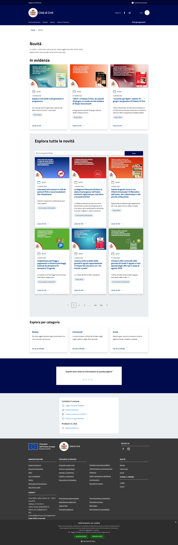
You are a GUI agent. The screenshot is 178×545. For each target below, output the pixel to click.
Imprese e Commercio (66, 472)
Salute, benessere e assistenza (100, 476)
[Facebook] (124, 12)
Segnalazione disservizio (67, 502)
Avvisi (122, 472)
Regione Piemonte (34, 2)
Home (33, 30)
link (109, 532)
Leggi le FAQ (63, 506)
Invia (134, 153)
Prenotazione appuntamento (69, 498)
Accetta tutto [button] (81, 536)
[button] (89, 541)
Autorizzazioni (94, 480)
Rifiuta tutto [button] (97, 536)
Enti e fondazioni (34, 476)
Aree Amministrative (35, 469)
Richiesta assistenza (66, 509)
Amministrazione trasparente (99, 498)
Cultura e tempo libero (67, 469)
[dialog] (89, 532)
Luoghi (122, 483)
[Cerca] (147, 12)
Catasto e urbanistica (66, 476)
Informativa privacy (96, 502)
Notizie (38, 92)
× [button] (175, 522)
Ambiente (92, 472)
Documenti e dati (34, 487)
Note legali (93, 506)
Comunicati (124, 469)
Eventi (122, 486)
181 (95, 305)
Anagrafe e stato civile (67, 465)
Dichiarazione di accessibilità (99, 509)
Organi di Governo (34, 465)
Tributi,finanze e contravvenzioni (100, 469)
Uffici (30, 472)
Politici (30, 480)
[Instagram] (129, 12)
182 (101, 305)
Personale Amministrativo (37, 484)
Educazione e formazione (67, 480)
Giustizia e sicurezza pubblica (99, 465)
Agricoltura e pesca (96, 483)
